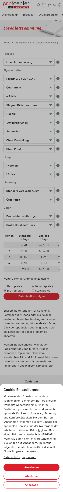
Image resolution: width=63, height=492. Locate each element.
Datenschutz (12, 457)
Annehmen (31, 467)
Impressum (29, 457)
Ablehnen (31, 476)
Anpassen (31, 485)
